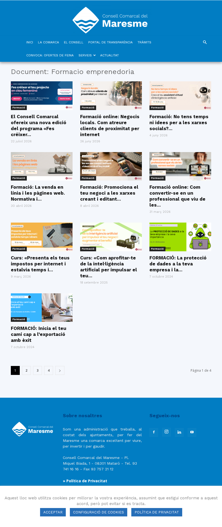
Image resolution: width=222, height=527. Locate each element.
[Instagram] (166, 432)
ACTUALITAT (109, 55)
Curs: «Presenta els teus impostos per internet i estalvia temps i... (40, 263)
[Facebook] (153, 432)
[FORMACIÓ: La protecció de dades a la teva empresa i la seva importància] (180, 237)
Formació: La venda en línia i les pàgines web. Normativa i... (38, 193)
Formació (18, 107)
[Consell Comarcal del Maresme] (111, 18)
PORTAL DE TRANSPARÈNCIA (110, 42)
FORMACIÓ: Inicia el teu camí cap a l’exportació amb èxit (38, 334)
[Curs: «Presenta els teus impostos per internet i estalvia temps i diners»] (42, 237)
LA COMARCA (48, 42)
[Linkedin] (179, 432)
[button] (204, 42)
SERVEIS (85, 55)
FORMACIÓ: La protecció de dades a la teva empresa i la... (178, 263)
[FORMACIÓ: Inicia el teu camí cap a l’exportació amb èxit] (42, 307)
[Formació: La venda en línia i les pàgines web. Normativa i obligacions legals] (42, 166)
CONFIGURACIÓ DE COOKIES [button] (98, 512)
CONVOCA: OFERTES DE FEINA (50, 55)
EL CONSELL (73, 42)
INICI (29, 42)
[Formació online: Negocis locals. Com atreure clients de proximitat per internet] (111, 95)
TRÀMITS (144, 42)
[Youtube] (192, 432)
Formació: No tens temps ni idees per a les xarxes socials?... (178, 122)
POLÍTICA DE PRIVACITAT (157, 512)
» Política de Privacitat (85, 480)
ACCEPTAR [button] (53, 512)
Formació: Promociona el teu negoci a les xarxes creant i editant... (109, 193)
